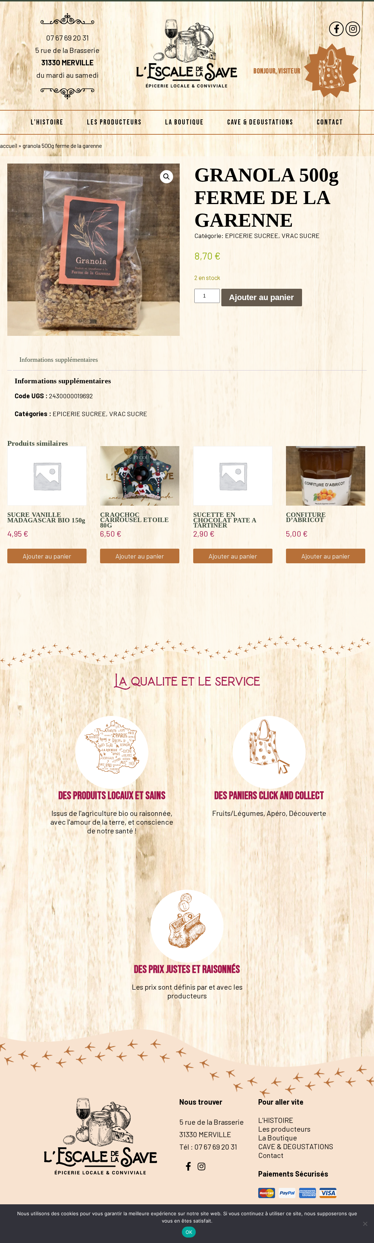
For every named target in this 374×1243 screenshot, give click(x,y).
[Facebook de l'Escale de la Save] (336, 29)
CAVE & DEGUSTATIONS (260, 122)
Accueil (8, 145)
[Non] (365, 1223)
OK (189, 1232)
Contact (330, 122)
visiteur (290, 71)
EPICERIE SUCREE (251, 235)
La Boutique (184, 122)
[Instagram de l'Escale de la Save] (353, 29)
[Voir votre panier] (331, 70)
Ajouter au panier (261, 297)
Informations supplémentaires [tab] (58, 359)
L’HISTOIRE (47, 122)
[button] (166, 176)
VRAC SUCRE (301, 235)
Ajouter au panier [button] (47, 556)
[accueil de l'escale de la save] (187, 98)
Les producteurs (114, 122)
